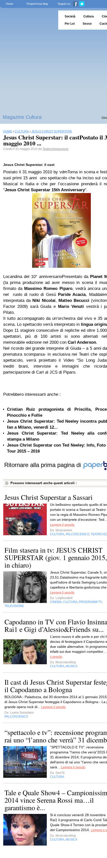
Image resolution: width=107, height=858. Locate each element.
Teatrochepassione (55, 149)
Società (70, 16)
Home (9, 3)
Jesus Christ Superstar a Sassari (48, 497)
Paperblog (27, 20)
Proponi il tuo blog (37, 3)
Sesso (87, 23)
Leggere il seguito (62, 525)
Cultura (88, 16)
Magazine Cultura (22, 117)
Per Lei (70, 23)
